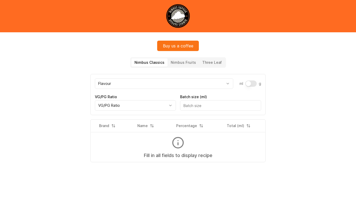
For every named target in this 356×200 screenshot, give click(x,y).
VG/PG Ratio (106, 97)
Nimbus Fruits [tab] (183, 62)
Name (142, 125)
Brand (104, 125)
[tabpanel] (178, 94)
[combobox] (164, 83)
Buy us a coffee (178, 45)
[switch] (251, 83)
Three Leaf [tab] (212, 62)
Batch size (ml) (193, 97)
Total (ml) (235, 125)
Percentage (186, 125)
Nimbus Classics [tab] (149, 62)
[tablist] (178, 62)
